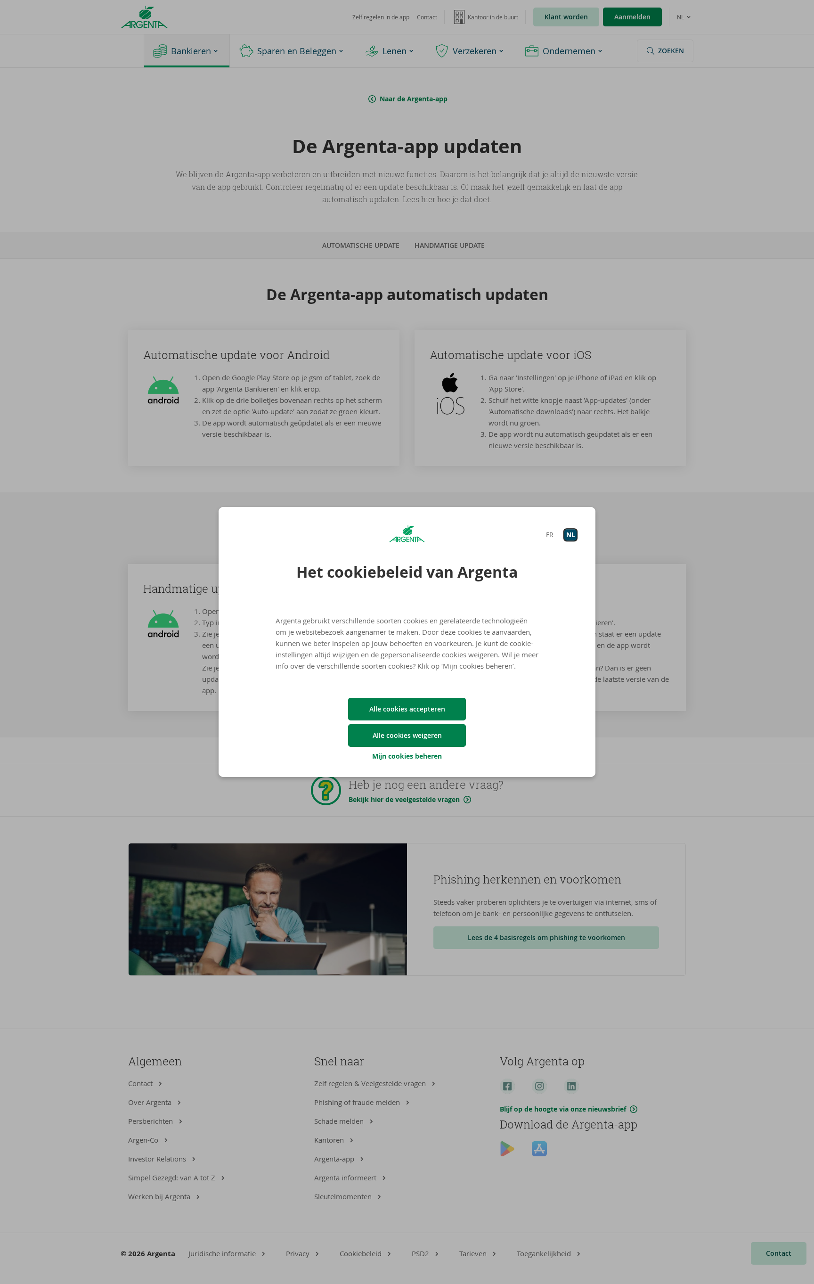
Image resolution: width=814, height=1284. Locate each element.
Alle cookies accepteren (407, 708)
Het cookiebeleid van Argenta (407, 572)
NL (570, 534)
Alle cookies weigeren (407, 735)
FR (550, 534)
